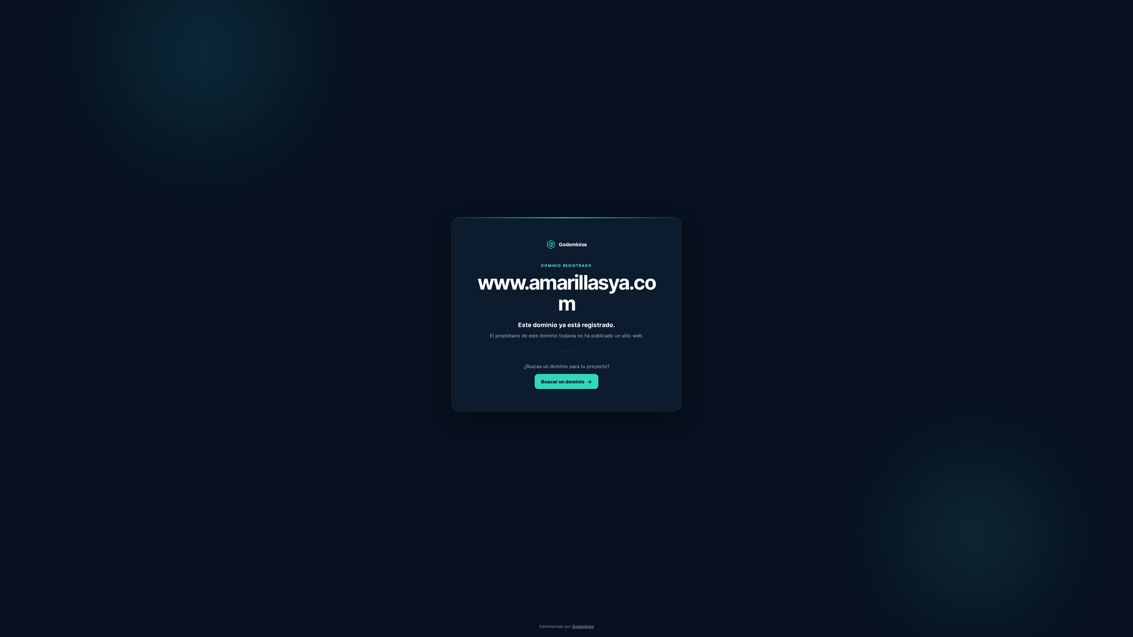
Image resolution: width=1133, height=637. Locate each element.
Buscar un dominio (566, 382)
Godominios (583, 626)
